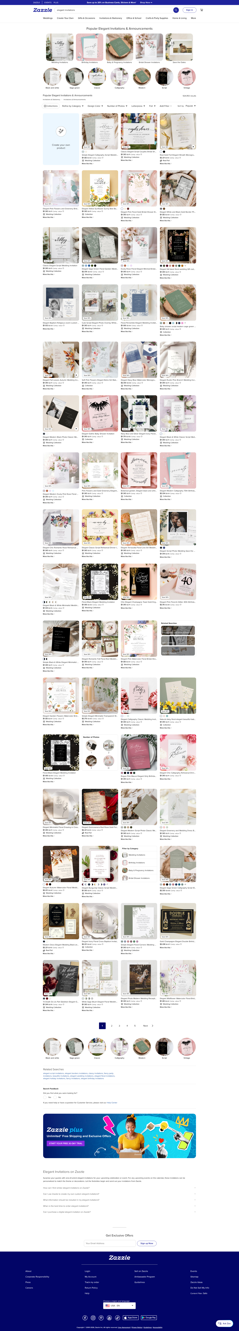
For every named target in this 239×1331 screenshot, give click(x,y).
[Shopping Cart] (202, 10)
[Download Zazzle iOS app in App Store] (131, 1317)
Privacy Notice (137, 1327)
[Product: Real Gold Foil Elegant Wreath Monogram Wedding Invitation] (178, 131)
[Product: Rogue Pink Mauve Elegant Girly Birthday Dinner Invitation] (139, 752)
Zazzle (36, 2)
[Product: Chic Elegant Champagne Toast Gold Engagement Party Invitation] (139, 582)
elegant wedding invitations (81, 1076)
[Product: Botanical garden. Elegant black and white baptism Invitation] (139, 470)
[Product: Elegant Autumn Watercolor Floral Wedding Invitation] (61, 864)
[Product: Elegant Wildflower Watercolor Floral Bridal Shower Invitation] (178, 978)
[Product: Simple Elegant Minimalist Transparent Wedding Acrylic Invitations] (100, 696)
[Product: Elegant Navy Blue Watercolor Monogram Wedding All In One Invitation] (139, 360)
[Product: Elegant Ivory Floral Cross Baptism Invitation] (100, 921)
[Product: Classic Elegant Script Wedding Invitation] (61, 245)
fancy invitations (73, 1078)
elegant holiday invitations (54, 1078)
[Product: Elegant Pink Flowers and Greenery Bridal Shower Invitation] (61, 188)
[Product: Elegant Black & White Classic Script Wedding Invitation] (178, 413)
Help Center (112, 1103)
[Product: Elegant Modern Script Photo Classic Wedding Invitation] (139, 807)
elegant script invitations (53, 1073)
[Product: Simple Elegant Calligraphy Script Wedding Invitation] (100, 131)
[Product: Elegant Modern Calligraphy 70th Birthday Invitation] (178, 470)
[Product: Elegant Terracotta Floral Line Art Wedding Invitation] (139, 527)
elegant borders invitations (76, 1073)
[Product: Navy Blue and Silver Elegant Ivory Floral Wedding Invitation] (139, 413)
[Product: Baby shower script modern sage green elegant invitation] (178, 302)
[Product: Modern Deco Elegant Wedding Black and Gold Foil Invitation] (61, 921)
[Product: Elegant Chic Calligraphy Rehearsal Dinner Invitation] (178, 752)
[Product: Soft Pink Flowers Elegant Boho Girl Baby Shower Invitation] (100, 360)
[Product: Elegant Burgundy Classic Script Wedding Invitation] (100, 864)
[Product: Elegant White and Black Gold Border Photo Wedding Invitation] (178, 188)
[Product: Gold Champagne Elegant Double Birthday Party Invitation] (178, 921)
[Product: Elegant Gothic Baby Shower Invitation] (100, 413)
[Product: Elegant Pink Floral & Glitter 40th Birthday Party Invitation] (178, 582)
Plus (56, 2)
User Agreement (124, 1327)
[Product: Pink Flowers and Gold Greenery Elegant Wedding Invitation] (100, 470)
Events (47, 2)
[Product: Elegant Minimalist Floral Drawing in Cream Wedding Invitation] (61, 807)
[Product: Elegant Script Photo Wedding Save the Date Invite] (178, 527)
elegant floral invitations (104, 1076)
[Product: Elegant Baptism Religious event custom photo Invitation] (61, 302)
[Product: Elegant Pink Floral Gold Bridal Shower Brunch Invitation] (139, 188)
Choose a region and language (116, 1301)
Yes (49, 1097)
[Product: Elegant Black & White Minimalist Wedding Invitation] (61, 582)
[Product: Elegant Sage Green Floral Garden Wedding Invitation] (100, 245)
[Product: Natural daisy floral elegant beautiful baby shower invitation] (178, 696)
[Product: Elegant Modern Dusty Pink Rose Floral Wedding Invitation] (61, 470)
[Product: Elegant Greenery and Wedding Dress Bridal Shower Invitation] (178, 807)
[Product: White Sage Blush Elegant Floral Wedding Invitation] (100, 978)
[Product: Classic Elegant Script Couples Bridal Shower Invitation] (139, 131)
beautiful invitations (61, 1076)
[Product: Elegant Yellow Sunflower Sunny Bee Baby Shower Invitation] (100, 188)
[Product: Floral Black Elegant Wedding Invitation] (100, 582)
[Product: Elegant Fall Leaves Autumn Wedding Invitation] (61, 360)
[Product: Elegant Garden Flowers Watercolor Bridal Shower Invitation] (61, 696)
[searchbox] (116, 10)
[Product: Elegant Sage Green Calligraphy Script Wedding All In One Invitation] (178, 864)
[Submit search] (176, 10)
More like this (88, 163)
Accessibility (157, 1327)
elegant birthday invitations (92, 1078)
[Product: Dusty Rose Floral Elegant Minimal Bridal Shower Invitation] (139, 245)
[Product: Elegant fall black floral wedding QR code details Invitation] (178, 245)
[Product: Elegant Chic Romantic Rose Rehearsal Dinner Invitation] (61, 527)
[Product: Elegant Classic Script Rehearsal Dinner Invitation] (100, 527)
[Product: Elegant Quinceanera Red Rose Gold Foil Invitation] (100, 807)
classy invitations (96, 1073)
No (59, 1097)
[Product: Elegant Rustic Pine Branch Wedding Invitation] (178, 360)
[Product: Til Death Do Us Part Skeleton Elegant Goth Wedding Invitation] (61, 978)
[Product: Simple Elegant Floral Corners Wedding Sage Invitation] (139, 921)
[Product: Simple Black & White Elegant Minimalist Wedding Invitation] (61, 639)
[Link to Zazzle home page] (43, 10)
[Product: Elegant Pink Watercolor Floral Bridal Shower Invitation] (139, 639)
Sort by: (181, 106)
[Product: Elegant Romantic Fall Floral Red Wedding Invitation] (100, 639)
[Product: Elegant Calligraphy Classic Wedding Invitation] (139, 696)
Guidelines (148, 1327)
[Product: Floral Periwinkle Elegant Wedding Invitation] (139, 302)
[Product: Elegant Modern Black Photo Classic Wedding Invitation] (61, 413)
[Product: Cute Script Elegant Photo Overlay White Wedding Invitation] (100, 302)
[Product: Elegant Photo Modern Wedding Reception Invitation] (139, 978)
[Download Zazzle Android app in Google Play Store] (149, 1317)
